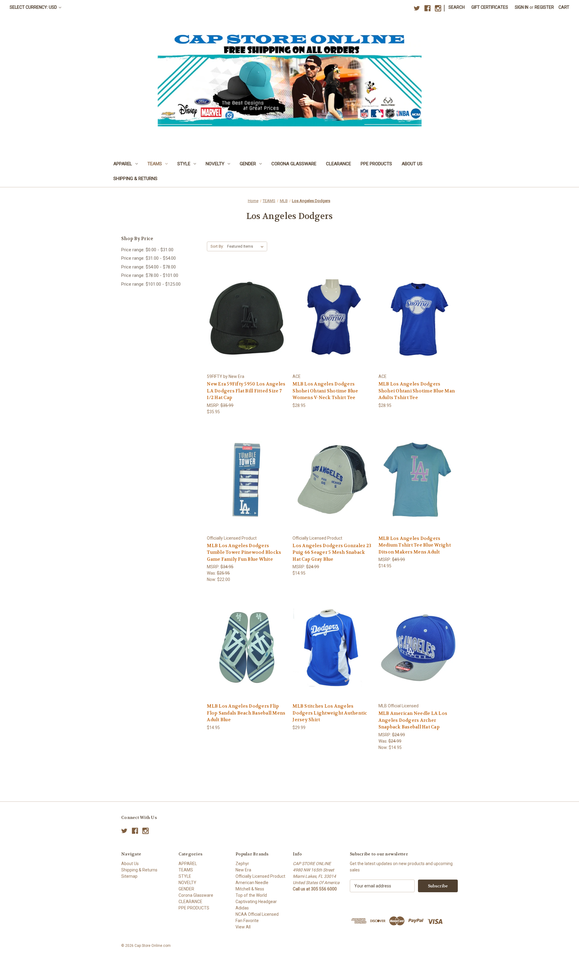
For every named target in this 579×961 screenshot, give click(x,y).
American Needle (252, 882)
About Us (412, 164)
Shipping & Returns (135, 178)
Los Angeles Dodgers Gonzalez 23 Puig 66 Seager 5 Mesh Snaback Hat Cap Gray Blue (332, 552)
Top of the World (251, 895)
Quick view (245, 307)
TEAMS (154, 164)
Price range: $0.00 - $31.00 (147, 249)
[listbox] (246, 246)
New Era (243, 869)
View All (243, 927)
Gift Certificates (489, 7)
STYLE (183, 164)
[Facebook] (427, 8)
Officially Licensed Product (260, 876)
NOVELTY (215, 164)
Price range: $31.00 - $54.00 (148, 258)
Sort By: (217, 246)
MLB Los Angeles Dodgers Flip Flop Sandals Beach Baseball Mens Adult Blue (246, 713)
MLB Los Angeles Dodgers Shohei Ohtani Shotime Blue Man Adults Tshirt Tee (416, 391)
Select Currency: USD (34, 7)
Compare (244, 318)
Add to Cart (247, 328)
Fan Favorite (247, 920)
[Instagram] (438, 8)
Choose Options (332, 328)
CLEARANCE (338, 164)
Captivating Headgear (256, 901)
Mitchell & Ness (250, 888)
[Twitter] (417, 8)
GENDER (248, 164)
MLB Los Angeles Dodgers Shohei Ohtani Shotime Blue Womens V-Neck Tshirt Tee (325, 391)
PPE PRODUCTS (376, 164)
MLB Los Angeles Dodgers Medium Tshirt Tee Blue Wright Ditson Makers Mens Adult (414, 545)
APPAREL (122, 164)
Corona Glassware (293, 164)
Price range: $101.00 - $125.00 (151, 284)
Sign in (521, 7)
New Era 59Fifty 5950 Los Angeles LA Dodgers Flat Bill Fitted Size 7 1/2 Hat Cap (246, 391)
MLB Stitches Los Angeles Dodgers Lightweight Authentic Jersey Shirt (330, 713)
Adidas (242, 907)
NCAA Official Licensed (257, 914)
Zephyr (242, 863)
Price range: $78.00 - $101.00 (149, 275)
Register (544, 7)
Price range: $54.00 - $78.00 (148, 267)
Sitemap (129, 876)
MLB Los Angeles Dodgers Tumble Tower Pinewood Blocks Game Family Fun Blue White (244, 552)
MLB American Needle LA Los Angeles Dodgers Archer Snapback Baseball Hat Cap (413, 720)
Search (456, 7)
